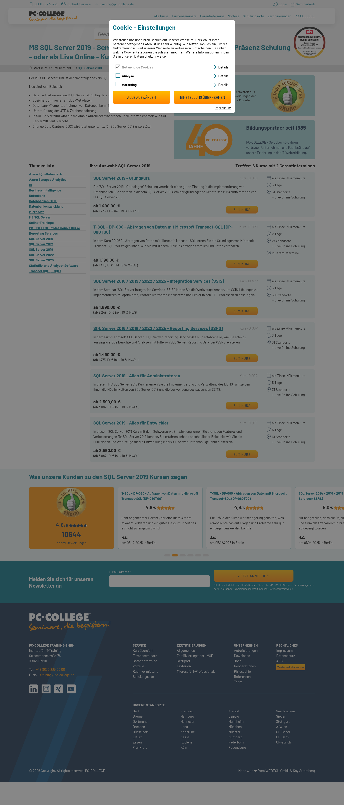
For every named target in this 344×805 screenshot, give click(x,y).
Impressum (223, 108)
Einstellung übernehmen (202, 97)
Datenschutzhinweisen (151, 56)
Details (223, 67)
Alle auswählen (141, 97)
